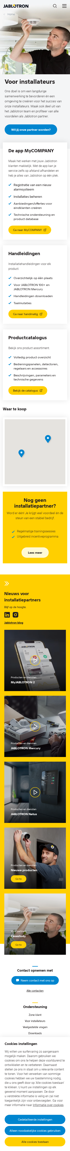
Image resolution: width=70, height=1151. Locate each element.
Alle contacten (35, 990)
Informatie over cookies (48, 1105)
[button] (22, 454)
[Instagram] (15, 615)
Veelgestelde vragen (35, 1027)
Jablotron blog (13, 622)
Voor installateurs (35, 1021)
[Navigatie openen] (64, 6)
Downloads (35, 1033)
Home (11, 14)
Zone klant (35, 1014)
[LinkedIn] (7, 615)
